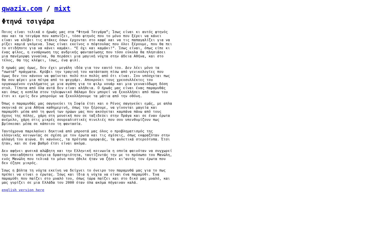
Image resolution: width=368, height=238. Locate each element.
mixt (62, 8)
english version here (23, 190)
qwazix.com (22, 8)
